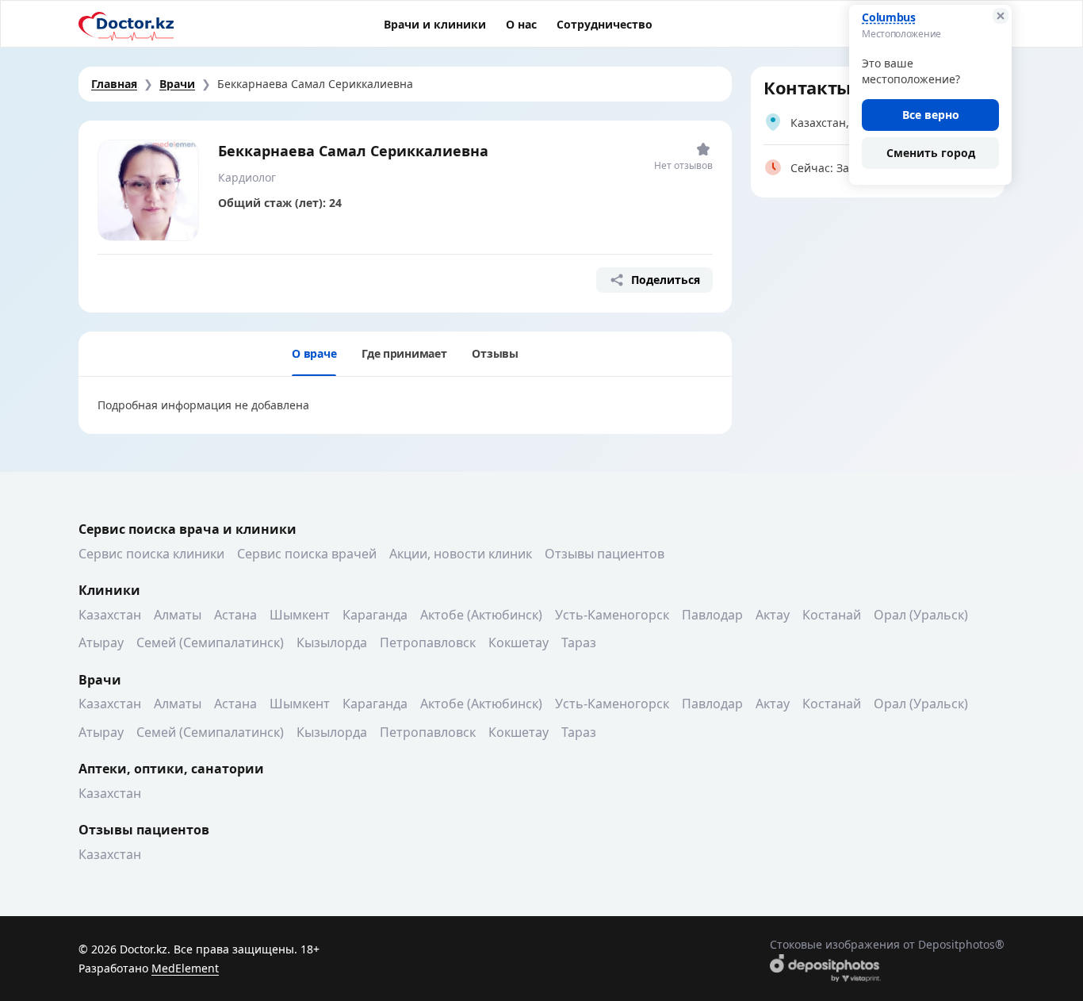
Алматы (177, 614)
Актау (773, 614)
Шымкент (300, 614)
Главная (114, 83)
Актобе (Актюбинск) (481, 614)
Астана (235, 614)
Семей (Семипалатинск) (210, 642)
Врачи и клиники (435, 24)
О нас (521, 24)
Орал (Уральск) (921, 614)
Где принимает (404, 353)
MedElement (185, 968)
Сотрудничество (604, 24)
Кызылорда (332, 642)
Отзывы (495, 353)
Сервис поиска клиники (151, 553)
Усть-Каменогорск (612, 614)
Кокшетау (518, 642)
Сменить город (930, 152)
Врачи (177, 83)
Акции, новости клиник (460, 553)
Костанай (831, 614)
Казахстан (109, 614)
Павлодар (712, 614)
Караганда (375, 614)
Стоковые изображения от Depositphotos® (887, 944)
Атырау (101, 642)
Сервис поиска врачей (307, 553)
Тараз (578, 642)
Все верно (930, 114)
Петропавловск (428, 642)
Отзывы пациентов (604, 553)
